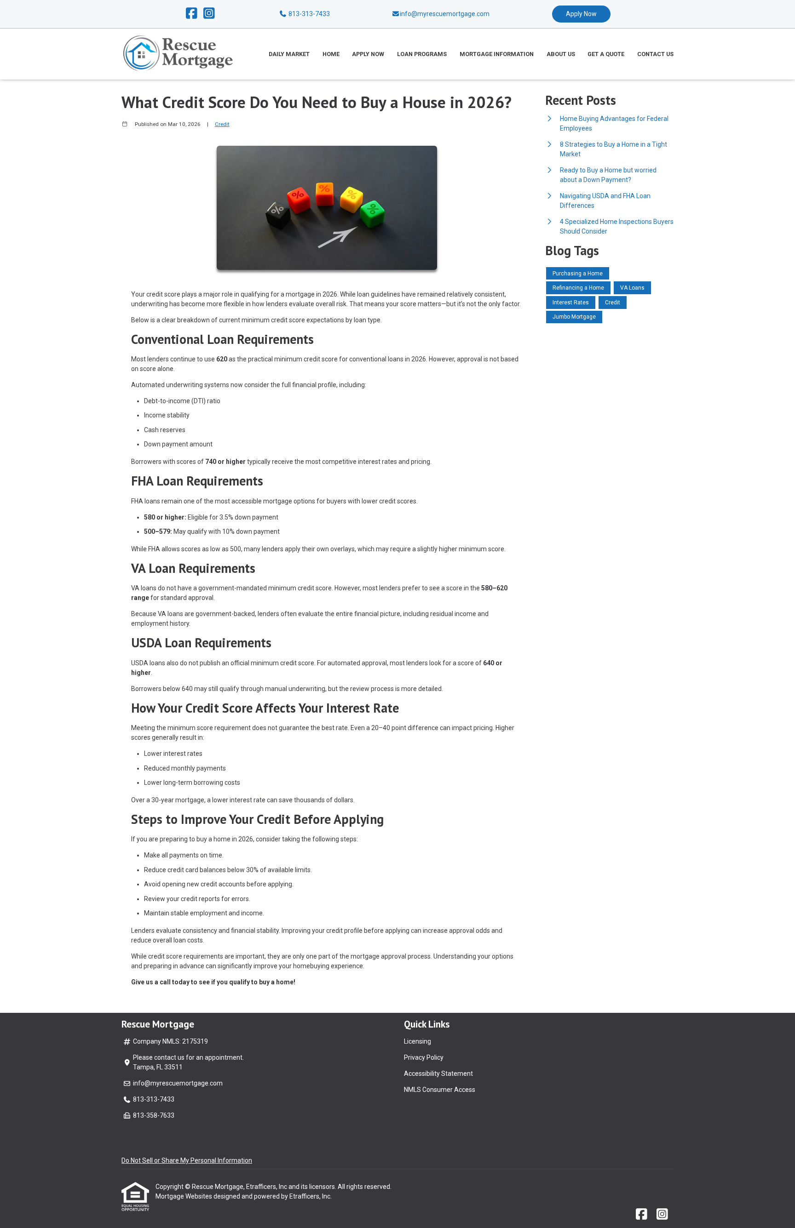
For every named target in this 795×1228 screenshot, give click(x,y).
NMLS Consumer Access (439, 1089)
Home (331, 54)
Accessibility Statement (438, 1073)
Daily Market (289, 54)
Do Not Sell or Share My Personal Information (186, 1160)
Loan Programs (422, 54)
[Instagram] (209, 14)
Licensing (417, 1041)
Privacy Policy (424, 1057)
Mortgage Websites (184, 1196)
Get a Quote (606, 54)
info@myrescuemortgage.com (178, 1083)
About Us (561, 54)
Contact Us (655, 54)
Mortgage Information (497, 54)
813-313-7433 (308, 13)
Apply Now (581, 13)
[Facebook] (192, 14)
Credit (222, 124)
